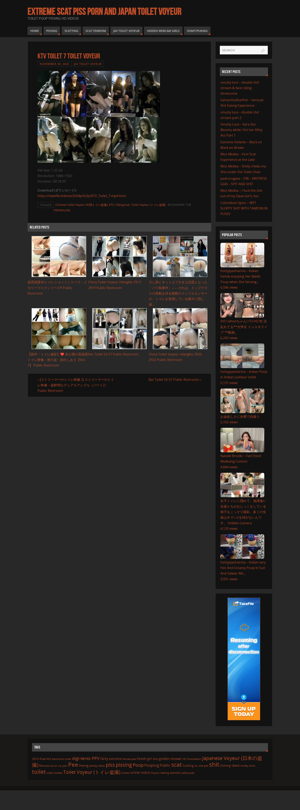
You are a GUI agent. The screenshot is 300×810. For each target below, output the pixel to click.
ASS (49, 759)
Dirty (104, 758)
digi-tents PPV (86, 758)
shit (214, 764)
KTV (111, 205)
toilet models (54, 773)
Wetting (164, 772)
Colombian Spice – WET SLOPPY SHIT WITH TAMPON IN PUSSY (244, 208)
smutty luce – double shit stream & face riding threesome (239, 88)
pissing (124, 764)
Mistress (44, 765)
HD (184, 759)
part (64, 765)
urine (135, 772)
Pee (73, 764)
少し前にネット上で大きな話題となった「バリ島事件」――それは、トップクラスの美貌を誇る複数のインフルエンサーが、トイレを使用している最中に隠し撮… (178, 293)
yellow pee (187, 773)
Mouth (53, 765)
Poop (138, 765)
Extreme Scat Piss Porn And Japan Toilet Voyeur (104, 11)
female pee (129, 759)
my (59, 765)
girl (149, 758)
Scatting (188, 765)
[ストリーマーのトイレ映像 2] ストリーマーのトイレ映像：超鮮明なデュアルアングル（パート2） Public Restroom (76, 385)
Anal (42, 759)
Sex (196, 765)
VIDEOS (145, 773)
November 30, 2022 (54, 64)
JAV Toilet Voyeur (88, 64)
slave (235, 765)
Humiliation (194, 759)
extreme (115, 758)
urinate (125, 772)
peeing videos (97, 765)
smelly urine (247, 765)
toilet (39, 771)
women (175, 773)
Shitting (225, 765)
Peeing (83, 765)
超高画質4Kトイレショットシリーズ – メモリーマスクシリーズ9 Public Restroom (57, 287)
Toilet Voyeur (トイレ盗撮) (148, 205)
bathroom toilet (61, 759)
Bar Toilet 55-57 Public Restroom (113, 354)
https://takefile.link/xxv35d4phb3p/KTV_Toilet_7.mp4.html (82, 196)
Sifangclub (122, 205)
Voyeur (155, 773)
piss (110, 764)
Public (165, 765)
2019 (35, 759)
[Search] (263, 51)
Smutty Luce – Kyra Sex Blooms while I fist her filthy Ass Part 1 (241, 130)
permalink (62, 210)
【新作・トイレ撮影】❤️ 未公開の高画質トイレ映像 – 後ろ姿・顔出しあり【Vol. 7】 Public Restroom (58, 359)
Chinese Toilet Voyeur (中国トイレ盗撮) (81, 205)
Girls (155, 759)
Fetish (141, 758)
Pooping (151, 765)
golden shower (170, 758)
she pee (203, 765)
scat (176, 764)
